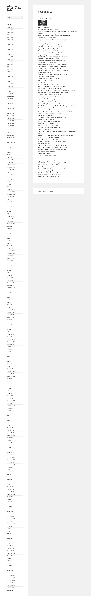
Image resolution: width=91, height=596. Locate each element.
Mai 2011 (9, 415)
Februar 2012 (10, 393)
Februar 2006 (10, 570)
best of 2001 (10, 32)
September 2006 (11, 553)
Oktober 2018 (10, 196)
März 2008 (9, 509)
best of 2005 (10, 42)
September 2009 (11, 464)
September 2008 (11, 494)
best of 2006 (10, 44)
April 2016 (9, 270)
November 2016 (11, 253)
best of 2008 (10, 49)
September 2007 (11, 523)
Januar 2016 (10, 277)
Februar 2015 (10, 305)
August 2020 (10, 145)
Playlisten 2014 (10, 116)
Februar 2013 (10, 364)
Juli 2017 (9, 233)
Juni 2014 (9, 324)
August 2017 (10, 231)
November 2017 (11, 223)
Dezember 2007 (11, 516)
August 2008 (10, 496)
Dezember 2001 (11, 587)
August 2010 (10, 437)
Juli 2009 (9, 469)
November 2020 (11, 137)
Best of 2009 (10, 52)
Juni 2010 (9, 442)
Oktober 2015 (10, 285)
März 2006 (9, 568)
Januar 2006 (10, 573)
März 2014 (9, 332)
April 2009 (9, 477)
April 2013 (9, 359)
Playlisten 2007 (10, 98)
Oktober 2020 (10, 140)
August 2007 (10, 526)
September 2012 (11, 376)
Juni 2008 (9, 501)
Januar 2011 (10, 425)
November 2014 (11, 312)
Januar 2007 (10, 543)
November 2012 (11, 371)
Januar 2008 (10, 514)
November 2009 (11, 459)
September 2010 (11, 435)
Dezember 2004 (11, 580)
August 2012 (10, 378)
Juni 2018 (9, 206)
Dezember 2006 (11, 546)
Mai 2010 (9, 445)
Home (8, 88)
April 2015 (9, 300)
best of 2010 (10, 54)
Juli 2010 (9, 440)
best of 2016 (10, 69)
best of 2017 (10, 71)
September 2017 (11, 228)
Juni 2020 (9, 150)
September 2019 (11, 172)
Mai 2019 (9, 182)
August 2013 (10, 349)
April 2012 (9, 388)
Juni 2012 (9, 383)
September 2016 (11, 258)
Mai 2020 (9, 152)
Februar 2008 (10, 511)
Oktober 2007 (10, 521)
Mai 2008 (9, 504)
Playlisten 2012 (10, 111)
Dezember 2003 (11, 582)
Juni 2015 (9, 295)
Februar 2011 (10, 423)
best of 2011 (10, 56)
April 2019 (9, 184)
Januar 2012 (10, 396)
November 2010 (11, 430)
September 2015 (11, 287)
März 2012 (9, 391)
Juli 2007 (9, 528)
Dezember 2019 (11, 164)
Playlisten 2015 (10, 118)
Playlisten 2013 (10, 113)
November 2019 (11, 167)
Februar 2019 (10, 189)
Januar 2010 (10, 455)
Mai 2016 (9, 268)
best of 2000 (10, 29)
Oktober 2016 (10, 255)
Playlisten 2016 (10, 120)
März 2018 (9, 214)
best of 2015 (10, 66)
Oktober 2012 (10, 373)
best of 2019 (10, 76)
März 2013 (9, 361)
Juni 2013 (9, 354)
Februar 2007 (10, 541)
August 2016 (10, 260)
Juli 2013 (9, 351)
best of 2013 (10, 61)
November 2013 (11, 341)
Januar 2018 (10, 218)
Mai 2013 (9, 356)
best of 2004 (10, 39)
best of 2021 (10, 84)
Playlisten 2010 (10, 106)
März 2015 (9, 302)
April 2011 (9, 418)
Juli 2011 (9, 410)
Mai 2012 (9, 386)
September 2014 (11, 317)
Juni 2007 (9, 531)
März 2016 (9, 273)
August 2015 (10, 290)
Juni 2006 (9, 560)
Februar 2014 (10, 334)
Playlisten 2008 (10, 101)
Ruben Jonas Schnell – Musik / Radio (14, 8)
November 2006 (11, 548)
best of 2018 (10, 74)
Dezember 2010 (11, 428)
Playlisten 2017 (10, 123)
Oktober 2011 (10, 403)
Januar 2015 (10, 307)
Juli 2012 (9, 381)
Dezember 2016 (11, 250)
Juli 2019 (9, 177)
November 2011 (11, 400)
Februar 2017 (10, 246)
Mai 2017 (9, 238)
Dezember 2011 (11, 398)
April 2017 (9, 241)
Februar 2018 (10, 216)
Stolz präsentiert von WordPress (45, 191)
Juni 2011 (9, 413)
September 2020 (11, 142)
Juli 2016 (9, 263)
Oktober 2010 (10, 432)
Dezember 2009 (11, 457)
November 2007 (11, 519)
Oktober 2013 (10, 344)
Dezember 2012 (11, 368)
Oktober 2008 (10, 491)
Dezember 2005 (11, 575)
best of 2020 (10, 81)
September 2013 (11, 346)
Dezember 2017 (11, 221)
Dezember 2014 (11, 309)
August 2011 (10, 408)
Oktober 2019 (10, 169)
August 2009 (10, 467)
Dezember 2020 (11, 135)
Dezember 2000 (11, 590)
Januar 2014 (10, 337)
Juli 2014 (9, 322)
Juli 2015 (9, 292)
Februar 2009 (10, 482)
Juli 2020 (9, 147)
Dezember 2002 (11, 585)
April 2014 (9, 329)
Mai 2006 (9, 563)
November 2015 (11, 282)
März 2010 (9, 450)
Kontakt (9, 91)
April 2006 (9, 565)
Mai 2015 (9, 297)
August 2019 (10, 174)
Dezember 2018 (11, 191)
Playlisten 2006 (10, 96)
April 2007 (9, 536)
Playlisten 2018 (10, 125)
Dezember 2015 (11, 280)
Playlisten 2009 (10, 103)
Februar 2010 (10, 452)
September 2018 (11, 199)
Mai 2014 (9, 327)
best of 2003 (10, 37)
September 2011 (11, 405)
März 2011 (9, 420)
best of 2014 (10, 64)
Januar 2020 (10, 162)
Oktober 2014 (10, 314)
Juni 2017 (9, 236)
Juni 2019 (9, 179)
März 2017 (9, 243)
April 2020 (9, 155)
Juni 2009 (9, 472)
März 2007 (9, 538)
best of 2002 (10, 34)
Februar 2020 (10, 159)
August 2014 (10, 319)
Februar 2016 (10, 275)
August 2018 (10, 201)
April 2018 (9, 211)
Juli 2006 (9, 558)
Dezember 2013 (11, 339)
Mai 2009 (9, 474)
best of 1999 (10, 27)
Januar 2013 (10, 366)
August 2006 (10, 555)
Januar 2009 (10, 484)
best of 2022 (10, 86)
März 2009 (9, 479)
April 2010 (9, 447)
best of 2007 (10, 47)
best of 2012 (10, 59)
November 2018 (11, 194)
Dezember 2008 (11, 487)
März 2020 (9, 157)
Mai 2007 (9, 533)
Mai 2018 (9, 209)
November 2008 (11, 489)
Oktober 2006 (10, 550)
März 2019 (9, 186)
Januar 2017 (10, 248)
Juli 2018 (9, 204)
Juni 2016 (9, 265)
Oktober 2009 (10, 462)
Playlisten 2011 (10, 108)
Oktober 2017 (10, 226)
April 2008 (9, 506)
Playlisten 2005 (10, 93)
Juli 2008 (9, 499)
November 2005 (11, 578)
